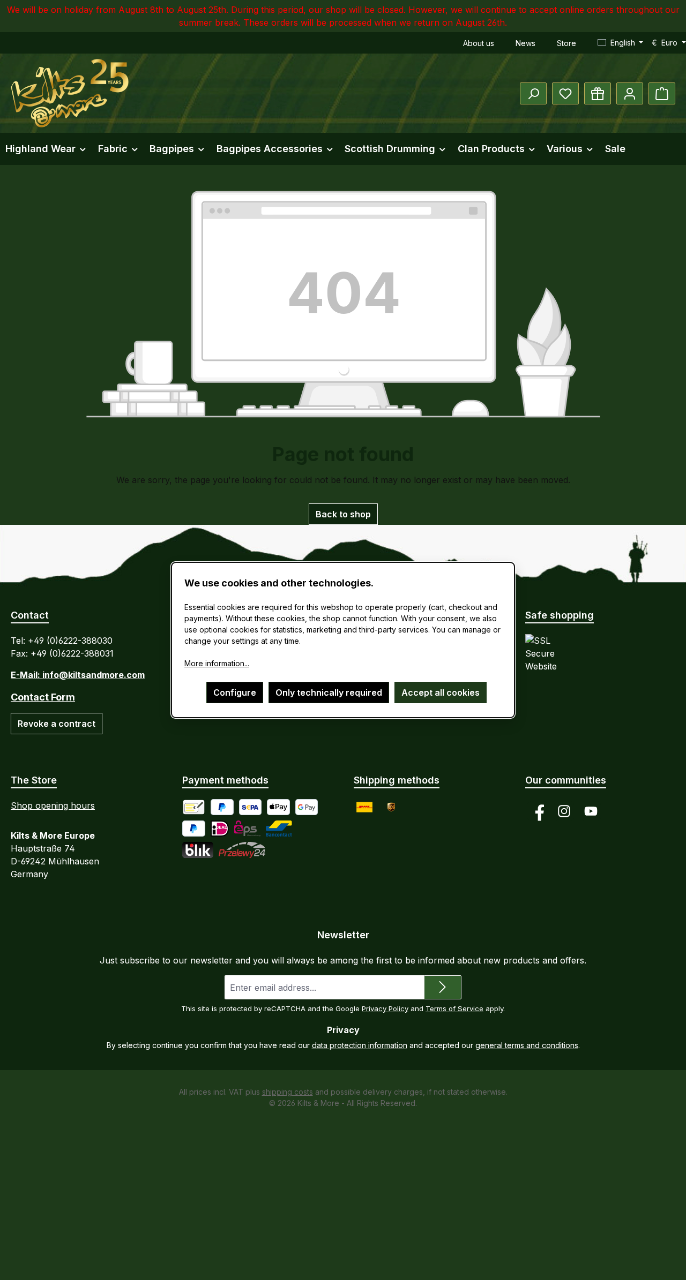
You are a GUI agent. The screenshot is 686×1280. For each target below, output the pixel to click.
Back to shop (343, 514)
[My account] (629, 93)
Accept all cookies (440, 692)
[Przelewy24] (242, 850)
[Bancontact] (279, 828)
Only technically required (328, 692)
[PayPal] (222, 807)
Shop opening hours (53, 805)
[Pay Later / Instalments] (193, 828)
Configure (234, 692)
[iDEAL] (220, 828)
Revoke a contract (56, 723)
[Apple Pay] (278, 807)
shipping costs (287, 1091)
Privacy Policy (385, 1008)
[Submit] (442, 987)
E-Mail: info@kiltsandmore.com (78, 674)
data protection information (359, 1045)
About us (478, 43)
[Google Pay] (306, 807)
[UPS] (391, 807)
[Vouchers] (597, 93)
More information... (216, 663)
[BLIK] (197, 850)
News (525, 43)
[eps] (247, 828)
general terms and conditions (526, 1045)
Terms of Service (454, 1008)
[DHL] (364, 807)
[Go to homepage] (70, 93)
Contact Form (43, 697)
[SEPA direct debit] (250, 807)
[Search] (533, 93)
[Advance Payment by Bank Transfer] (193, 807)
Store (566, 43)
